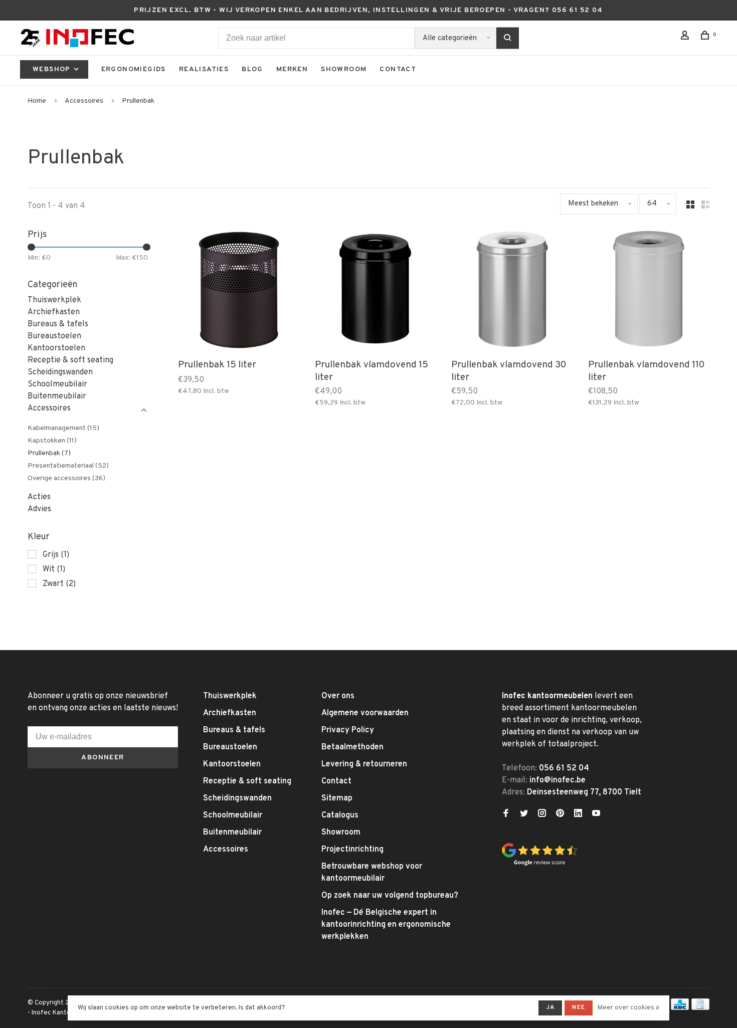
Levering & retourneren (364, 764)
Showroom (343, 69)
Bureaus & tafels (58, 324)
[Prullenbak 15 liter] (239, 291)
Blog (252, 69)
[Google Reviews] (539, 864)
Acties (39, 497)
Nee (578, 1007)
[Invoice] (700, 1008)
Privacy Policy (347, 730)
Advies (39, 509)
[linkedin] (578, 814)
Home (37, 101)
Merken (292, 69)
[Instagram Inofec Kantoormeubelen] (542, 814)
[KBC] (680, 1008)
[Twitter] (524, 814)
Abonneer (102, 757)
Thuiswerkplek (54, 300)
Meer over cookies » (628, 1008)
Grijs (56, 555)
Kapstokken (52, 441)
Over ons (337, 696)
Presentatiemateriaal (68, 466)
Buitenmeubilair (57, 396)
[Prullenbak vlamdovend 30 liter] (512, 291)
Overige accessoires (66, 478)
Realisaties (204, 69)
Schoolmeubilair (57, 384)
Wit (54, 569)
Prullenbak (138, 101)
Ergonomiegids (133, 69)
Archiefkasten (54, 312)
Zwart (59, 584)
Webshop (53, 69)
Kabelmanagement (63, 428)
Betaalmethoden (352, 747)
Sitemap (336, 798)
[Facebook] (506, 814)
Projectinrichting (352, 850)
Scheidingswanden (60, 372)
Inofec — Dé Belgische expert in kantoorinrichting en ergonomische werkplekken (386, 925)
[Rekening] (686, 37)
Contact (398, 69)
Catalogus (339, 815)
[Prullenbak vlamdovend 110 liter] (649, 291)
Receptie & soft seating (70, 360)
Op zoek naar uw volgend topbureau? (389, 896)
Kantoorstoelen (56, 348)
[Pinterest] (560, 814)
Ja (550, 1007)
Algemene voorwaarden (365, 713)
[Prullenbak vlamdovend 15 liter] (376, 291)
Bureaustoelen (54, 336)
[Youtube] (596, 814)
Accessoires (84, 101)
